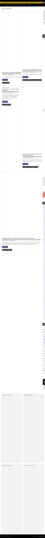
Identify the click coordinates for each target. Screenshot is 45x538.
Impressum (35, 536)
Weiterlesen (5, 79)
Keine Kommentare (10, 74)
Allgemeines (4, 82)
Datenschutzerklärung (41, 536)
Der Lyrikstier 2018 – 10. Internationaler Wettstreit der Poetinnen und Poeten (18, 238)
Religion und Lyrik (7, 104)
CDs (44, 210)
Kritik (8, 82)
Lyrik (3, 104)
